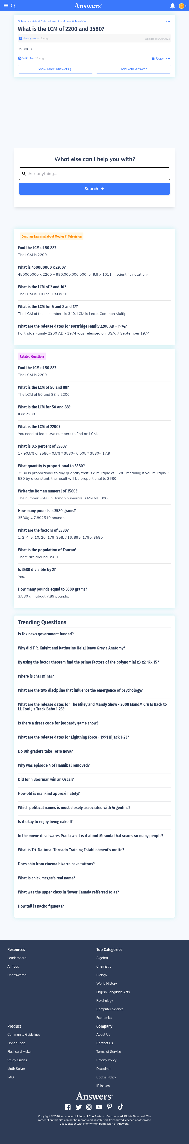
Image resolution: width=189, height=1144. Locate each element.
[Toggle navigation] (6, 5)
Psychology (104, 1001)
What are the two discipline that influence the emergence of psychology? (80, 690)
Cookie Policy (106, 1077)
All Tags (13, 966)
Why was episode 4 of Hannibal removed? (54, 765)
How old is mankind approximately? (49, 793)
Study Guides (17, 1060)
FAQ (10, 1077)
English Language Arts (113, 992)
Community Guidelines (23, 1034)
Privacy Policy (106, 1060)
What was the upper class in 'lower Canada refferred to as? (68, 892)
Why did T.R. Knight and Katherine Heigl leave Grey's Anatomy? (71, 648)
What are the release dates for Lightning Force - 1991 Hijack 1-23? (73, 737)
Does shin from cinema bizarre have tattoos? (56, 863)
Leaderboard (16, 958)
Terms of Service (108, 1052)
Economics (104, 1018)
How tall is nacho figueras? (41, 906)
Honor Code (16, 1043)
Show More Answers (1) (56, 69)
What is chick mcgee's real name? (46, 878)
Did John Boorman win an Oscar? (46, 779)
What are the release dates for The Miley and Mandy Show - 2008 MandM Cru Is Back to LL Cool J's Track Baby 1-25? (92, 707)
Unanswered (16, 975)
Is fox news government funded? (46, 634)
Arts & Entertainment (45, 21)
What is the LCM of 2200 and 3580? (61, 29)
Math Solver (16, 1069)
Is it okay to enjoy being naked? (45, 821)
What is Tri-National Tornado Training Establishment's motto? (71, 849)
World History (106, 983)
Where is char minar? (36, 676)
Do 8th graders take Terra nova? (45, 751)
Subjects (23, 21)
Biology (101, 975)
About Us (103, 1034)
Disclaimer (104, 1069)
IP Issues (103, 1086)
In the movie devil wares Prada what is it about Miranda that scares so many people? (90, 835)
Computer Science (110, 1009)
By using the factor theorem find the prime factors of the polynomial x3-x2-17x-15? (88, 662)
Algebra (102, 958)
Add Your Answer (134, 69)
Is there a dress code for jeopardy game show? (58, 723)
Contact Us (104, 1043)
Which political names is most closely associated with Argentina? (74, 807)
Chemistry (103, 966)
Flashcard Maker (19, 1052)
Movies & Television (74, 21)
